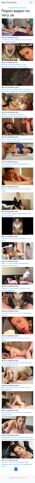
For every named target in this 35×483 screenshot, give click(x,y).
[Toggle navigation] (31, 2)
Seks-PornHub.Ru (9, 2)
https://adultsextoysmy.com (17, 8)
